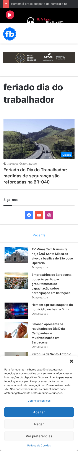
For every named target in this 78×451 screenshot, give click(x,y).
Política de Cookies (39, 445)
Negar (39, 424)
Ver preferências (39, 436)
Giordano (12, 163)
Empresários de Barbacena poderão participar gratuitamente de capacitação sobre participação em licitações (52, 284)
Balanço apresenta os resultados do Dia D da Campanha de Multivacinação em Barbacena (48, 333)
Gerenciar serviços (39, 400)
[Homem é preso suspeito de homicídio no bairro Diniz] (16, 311)
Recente (39, 235)
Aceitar (39, 412)
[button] (71, 361)
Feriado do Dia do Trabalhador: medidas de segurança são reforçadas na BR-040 (35, 176)
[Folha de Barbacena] (9, 33)
